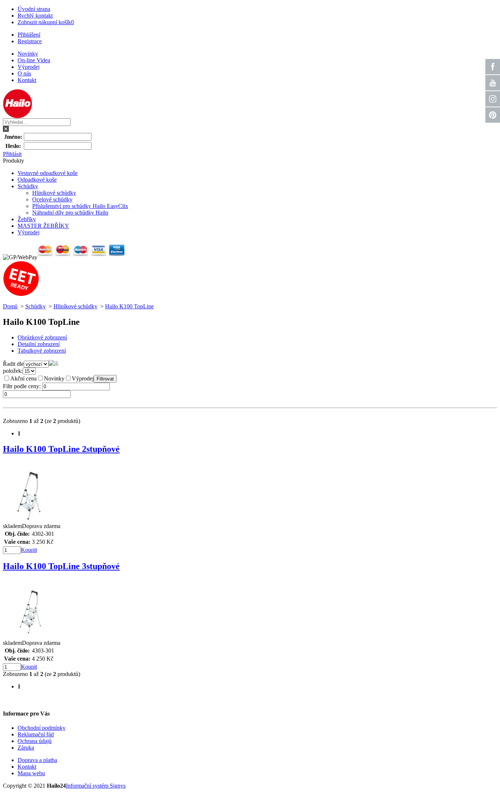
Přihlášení (29, 34)
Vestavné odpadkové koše (48, 173)
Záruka (26, 747)
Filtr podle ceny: (22, 386)
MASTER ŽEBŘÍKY (43, 226)
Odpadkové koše (37, 180)
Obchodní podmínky (42, 728)
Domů (10, 306)
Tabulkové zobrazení (42, 351)
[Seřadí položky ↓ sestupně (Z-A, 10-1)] (52, 364)
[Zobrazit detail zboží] (30, 521)
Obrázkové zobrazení (42, 337)
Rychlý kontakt (35, 15)
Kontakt (27, 80)
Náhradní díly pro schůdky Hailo (70, 212)
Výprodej (29, 67)
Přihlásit (12, 154)
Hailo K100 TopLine (129, 306)
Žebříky (27, 219)
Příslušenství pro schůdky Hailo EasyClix (80, 206)
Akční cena (23, 378)
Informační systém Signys (96, 786)
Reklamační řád (36, 734)
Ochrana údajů (35, 741)
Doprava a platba (37, 760)
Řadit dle (13, 364)
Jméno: (13, 137)
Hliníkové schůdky (54, 193)
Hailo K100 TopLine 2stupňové (61, 449)
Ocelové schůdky (52, 199)
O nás (24, 73)
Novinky (28, 54)
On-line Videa (34, 60)
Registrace (30, 41)
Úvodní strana (34, 9)
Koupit (29, 550)
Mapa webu (31, 773)
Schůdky (28, 186)
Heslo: (13, 146)
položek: (13, 371)
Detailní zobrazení (39, 344)
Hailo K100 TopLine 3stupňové (61, 566)
